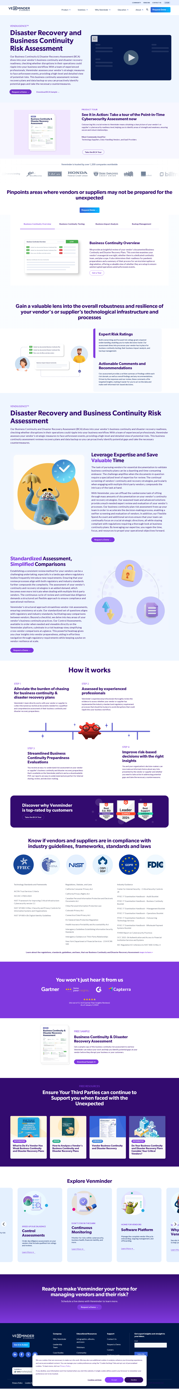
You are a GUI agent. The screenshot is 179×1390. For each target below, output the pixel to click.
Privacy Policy (65, 1366)
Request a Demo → (20, 92)
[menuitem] (135, 2)
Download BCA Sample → (48, 92)
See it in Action (21, 1345)
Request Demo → (160, 10)
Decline (134, 1380)
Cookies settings (95, 1380)
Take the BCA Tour (93, 152)
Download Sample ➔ (86, 1062)
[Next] (175, 1224)
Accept (114, 1380)
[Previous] (4, 1224)
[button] (167, 1274)
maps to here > (146, 952)
